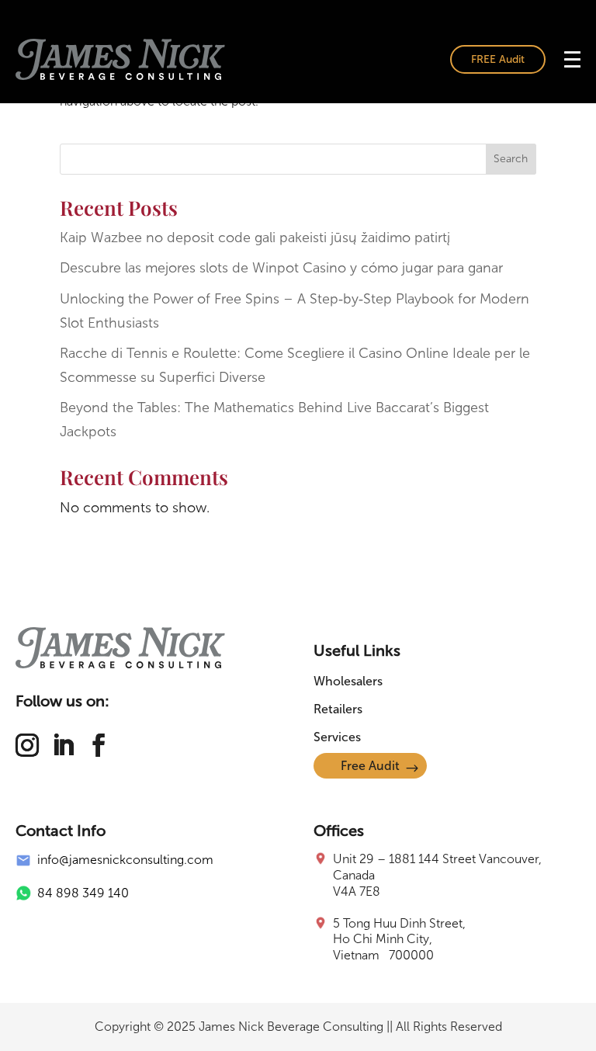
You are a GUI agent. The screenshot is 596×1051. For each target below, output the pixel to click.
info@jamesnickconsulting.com (125, 859)
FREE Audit (498, 59)
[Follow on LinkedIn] (62, 745)
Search (511, 158)
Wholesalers (348, 681)
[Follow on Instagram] (27, 745)
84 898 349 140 (83, 893)
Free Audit (370, 765)
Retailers (338, 709)
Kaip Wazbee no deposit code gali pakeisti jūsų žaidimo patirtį (255, 237)
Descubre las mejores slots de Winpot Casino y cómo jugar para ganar (281, 267)
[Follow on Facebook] (98, 745)
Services (337, 737)
